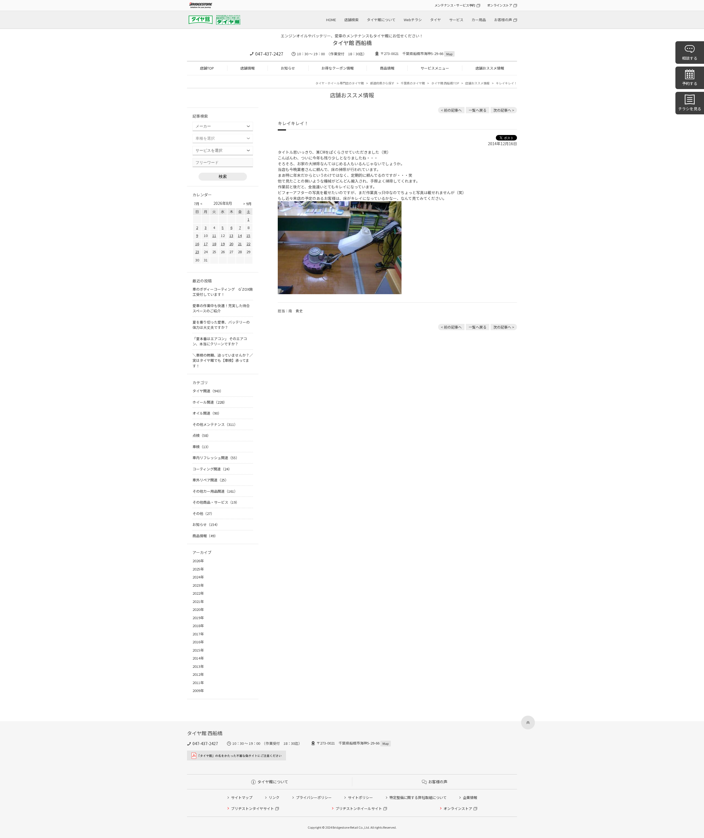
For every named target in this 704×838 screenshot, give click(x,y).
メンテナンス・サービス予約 (455, 5)
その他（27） (203, 513)
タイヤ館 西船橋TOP (445, 83)
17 (206, 243)
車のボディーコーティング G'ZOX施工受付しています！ (223, 291)
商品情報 (387, 68)
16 (197, 243)
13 (231, 235)
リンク (274, 797)
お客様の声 (503, 19)
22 (248, 243)
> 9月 (247, 203)
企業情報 (470, 797)
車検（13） (202, 446)
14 (240, 235)
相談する (689, 58)
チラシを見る (689, 108)
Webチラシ (413, 19)
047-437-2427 (269, 53)
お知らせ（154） (206, 524)
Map (449, 54)
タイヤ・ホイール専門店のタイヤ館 (339, 83)
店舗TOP (207, 68)
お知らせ (288, 68)
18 (214, 243)
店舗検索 (351, 19)
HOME (331, 19)
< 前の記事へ (451, 110)
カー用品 (479, 19)
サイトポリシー (360, 797)
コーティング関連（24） (212, 469)
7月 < (198, 203)
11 (214, 235)
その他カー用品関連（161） (215, 491)
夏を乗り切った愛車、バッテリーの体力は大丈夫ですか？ (221, 324)
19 (223, 243)
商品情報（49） (205, 535)
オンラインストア (499, 5)
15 (248, 235)
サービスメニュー (434, 68)
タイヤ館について (381, 19)
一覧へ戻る (477, 110)
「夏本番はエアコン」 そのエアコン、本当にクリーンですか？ (220, 341)
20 (231, 243)
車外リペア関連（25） (211, 480)
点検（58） (202, 435)
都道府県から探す (382, 83)
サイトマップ (241, 797)
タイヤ (435, 19)
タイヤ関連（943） (208, 390)
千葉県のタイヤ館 (413, 83)
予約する (689, 83)
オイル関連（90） (207, 413)
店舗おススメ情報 (489, 68)
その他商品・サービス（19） (216, 502)
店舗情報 (247, 68)
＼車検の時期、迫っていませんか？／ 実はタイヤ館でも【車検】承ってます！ (223, 360)
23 (197, 251)
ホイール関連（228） (210, 402)
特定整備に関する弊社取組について (418, 797)
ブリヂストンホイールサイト (359, 808)
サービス (456, 19)
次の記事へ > (503, 110)
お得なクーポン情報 (337, 68)
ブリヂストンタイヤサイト (252, 808)
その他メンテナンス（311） (215, 424)
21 (240, 243)
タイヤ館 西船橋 (352, 43)
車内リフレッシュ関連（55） (216, 457)
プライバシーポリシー (314, 797)
